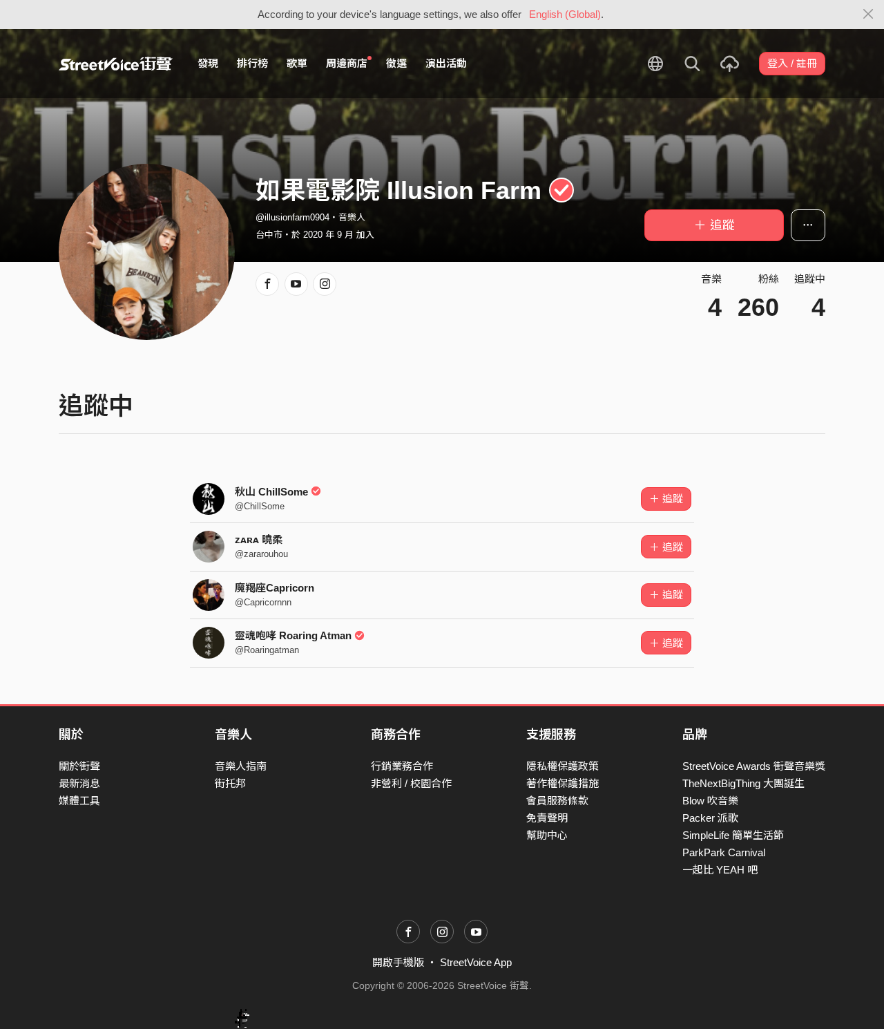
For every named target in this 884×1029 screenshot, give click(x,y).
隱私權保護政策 (562, 766)
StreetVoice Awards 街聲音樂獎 (753, 766)
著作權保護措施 (562, 783)
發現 (208, 63)
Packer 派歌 (710, 818)
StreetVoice (116, 63)
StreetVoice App (476, 962)
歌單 (297, 63)
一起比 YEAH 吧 (720, 870)
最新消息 (79, 783)
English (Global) (565, 14)
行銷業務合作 (402, 766)
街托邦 (230, 783)
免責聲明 (547, 818)
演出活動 (446, 63)
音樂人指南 (241, 766)
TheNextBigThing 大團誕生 (743, 783)
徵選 (396, 63)
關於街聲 (79, 766)
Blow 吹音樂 (710, 800)
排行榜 (252, 63)
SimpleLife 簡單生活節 (733, 835)
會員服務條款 (557, 800)
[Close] (868, 14)
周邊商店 (346, 63)
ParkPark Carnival (723, 852)
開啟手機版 (398, 962)
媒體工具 (79, 800)
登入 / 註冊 (792, 63)
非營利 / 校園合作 (411, 783)
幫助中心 (547, 835)
